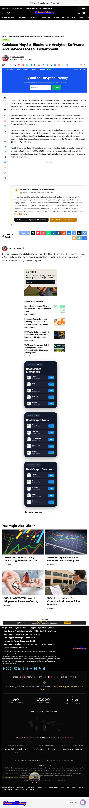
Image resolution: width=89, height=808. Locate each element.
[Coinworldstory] (44, 13)
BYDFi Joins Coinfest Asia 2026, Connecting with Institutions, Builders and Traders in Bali (37, 334)
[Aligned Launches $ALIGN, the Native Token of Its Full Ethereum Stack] (59, 309)
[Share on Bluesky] (55, 65)
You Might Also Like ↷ (18, 525)
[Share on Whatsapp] (27, 65)
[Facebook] (3, 668)
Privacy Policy (32, 8)
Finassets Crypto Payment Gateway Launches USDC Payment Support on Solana (36, 321)
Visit (51, 377)
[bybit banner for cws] (44, 623)
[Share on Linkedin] (31, 65)
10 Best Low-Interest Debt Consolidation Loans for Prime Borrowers (63, 601)
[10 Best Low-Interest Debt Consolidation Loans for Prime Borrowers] (66, 582)
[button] (83, 8)
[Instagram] (12, 668)
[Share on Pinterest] (23, 65)
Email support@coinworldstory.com (32, 220)
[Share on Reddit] (39, 65)
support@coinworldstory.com (17, 751)
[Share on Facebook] (11, 65)
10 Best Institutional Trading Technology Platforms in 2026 (20, 559)
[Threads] (31, 668)
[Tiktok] (44, 668)
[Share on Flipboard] (19, 65)
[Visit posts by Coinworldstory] (5, 58)
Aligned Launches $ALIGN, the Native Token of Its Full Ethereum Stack (37, 308)
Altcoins (6, 40)
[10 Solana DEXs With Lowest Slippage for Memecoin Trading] (23, 582)
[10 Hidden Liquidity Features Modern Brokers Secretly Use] (66, 542)
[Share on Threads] (51, 65)
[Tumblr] (23, 668)
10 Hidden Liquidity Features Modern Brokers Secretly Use (63, 559)
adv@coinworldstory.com (44, 749)
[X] (7, 668)
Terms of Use (47, 8)
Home (4, 36)
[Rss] (40, 668)
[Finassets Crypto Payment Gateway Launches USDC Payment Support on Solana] (59, 322)
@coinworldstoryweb (72, 749)
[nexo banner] (40, 283)
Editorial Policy (20, 214)
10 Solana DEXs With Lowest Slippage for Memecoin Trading (21, 600)
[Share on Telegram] (47, 65)
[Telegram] (27, 668)
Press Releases (29, 314)
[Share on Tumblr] (35, 65)
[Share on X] (15, 65)
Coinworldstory (18, 57)
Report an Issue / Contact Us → (63, 220)
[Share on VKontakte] (43, 65)
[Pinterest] (16, 668)
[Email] (59, 65)
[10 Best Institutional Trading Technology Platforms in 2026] (23, 542)
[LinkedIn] (20, 668)
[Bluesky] (35, 668)
